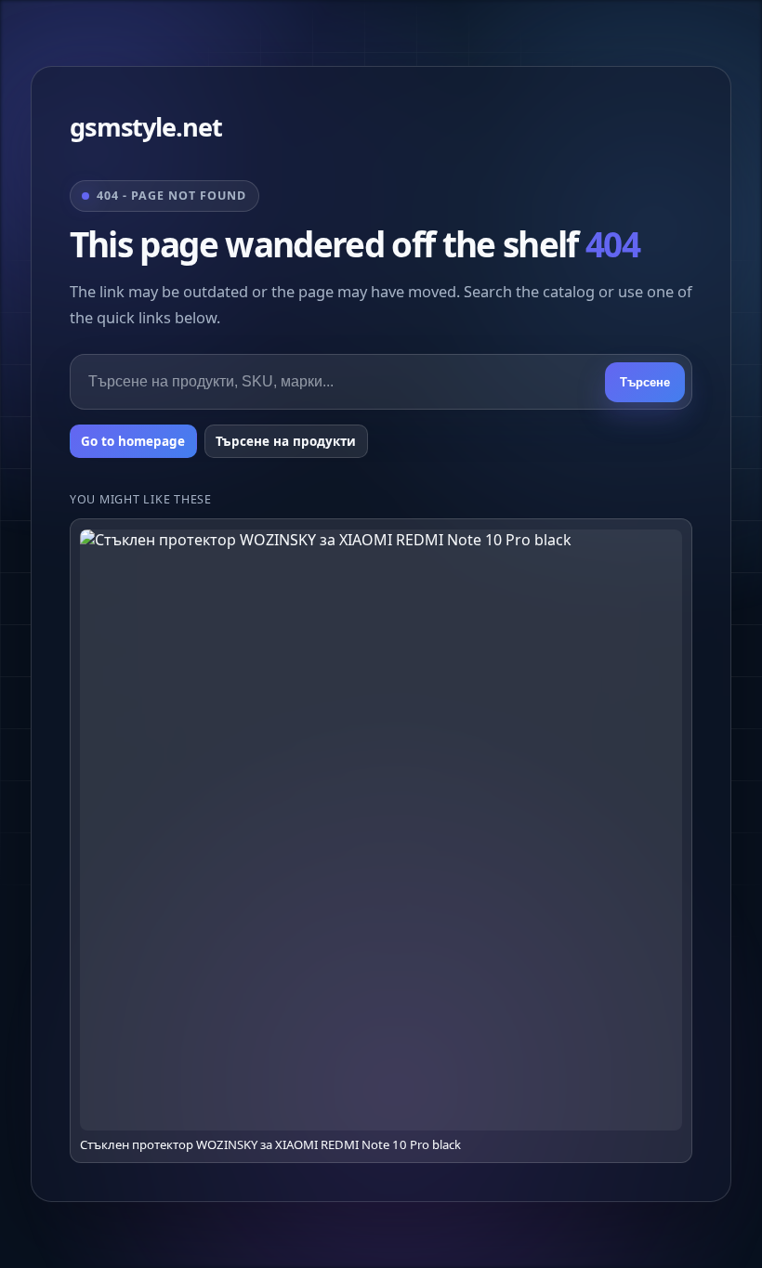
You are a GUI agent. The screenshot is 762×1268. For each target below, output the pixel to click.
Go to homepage (133, 441)
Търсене (645, 382)
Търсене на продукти (286, 441)
